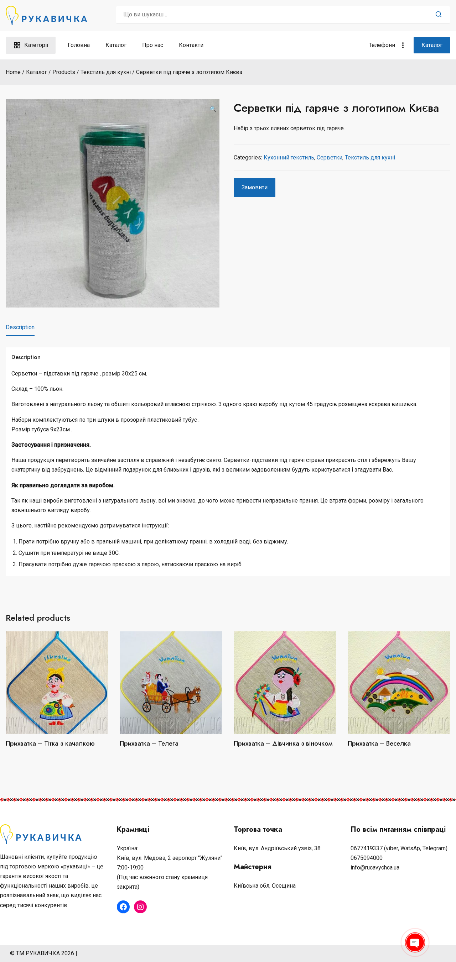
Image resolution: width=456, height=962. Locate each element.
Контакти (191, 45)
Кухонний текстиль (289, 157)
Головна (79, 45)
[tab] (20, 327)
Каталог (115, 45)
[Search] (438, 14)
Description (20, 327)
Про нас (152, 45)
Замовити (255, 187)
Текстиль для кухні (370, 157)
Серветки (329, 157)
